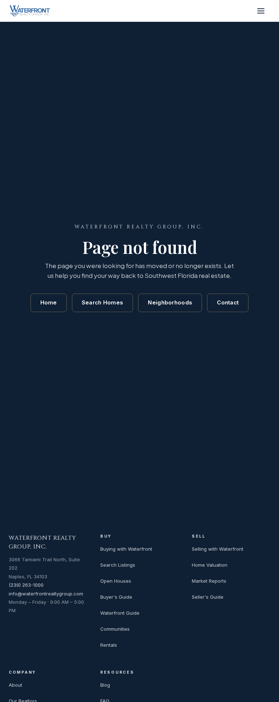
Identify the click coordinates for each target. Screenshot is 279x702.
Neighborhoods (170, 302)
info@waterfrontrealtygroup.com (46, 594)
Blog (105, 685)
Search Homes (103, 302)
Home (48, 302)
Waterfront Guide (120, 613)
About (15, 685)
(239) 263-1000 (26, 585)
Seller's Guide (207, 597)
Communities (115, 629)
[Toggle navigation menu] (262, 11)
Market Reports (209, 581)
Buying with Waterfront (126, 549)
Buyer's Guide (116, 597)
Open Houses (115, 581)
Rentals (108, 645)
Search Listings (117, 565)
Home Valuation (209, 565)
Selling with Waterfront (217, 549)
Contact (228, 302)
